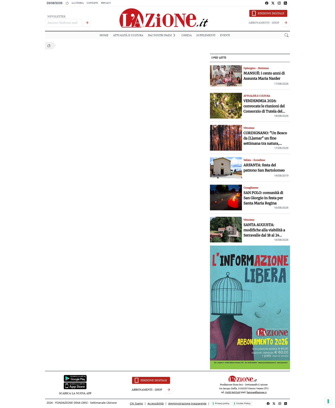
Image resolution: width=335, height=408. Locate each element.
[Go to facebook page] (267, 3)
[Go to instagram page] (279, 3)
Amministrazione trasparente (187, 403)
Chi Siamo (136, 403)
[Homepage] (49, 46)
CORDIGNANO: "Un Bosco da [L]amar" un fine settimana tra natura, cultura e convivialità (265, 138)
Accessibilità (156, 403)
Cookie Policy (243, 403)
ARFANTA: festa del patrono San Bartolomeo (264, 167)
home (104, 35)
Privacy (106, 2)
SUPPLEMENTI (205, 35)
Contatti (92, 2)
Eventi (225, 35)
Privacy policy (222, 403)
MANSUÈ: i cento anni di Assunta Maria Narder (264, 76)
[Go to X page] (273, 3)
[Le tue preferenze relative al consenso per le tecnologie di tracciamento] (328, 401)
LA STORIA (78, 2)
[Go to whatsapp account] (285, 3)
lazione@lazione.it (257, 392)
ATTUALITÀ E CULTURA (128, 35)
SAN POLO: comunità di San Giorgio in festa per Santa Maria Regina (263, 197)
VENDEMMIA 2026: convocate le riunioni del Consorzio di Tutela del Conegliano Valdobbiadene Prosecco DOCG (265, 106)
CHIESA (186, 35)
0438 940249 (232, 392)
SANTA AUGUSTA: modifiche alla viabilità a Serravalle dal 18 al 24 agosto (264, 230)
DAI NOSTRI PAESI (160, 35)
